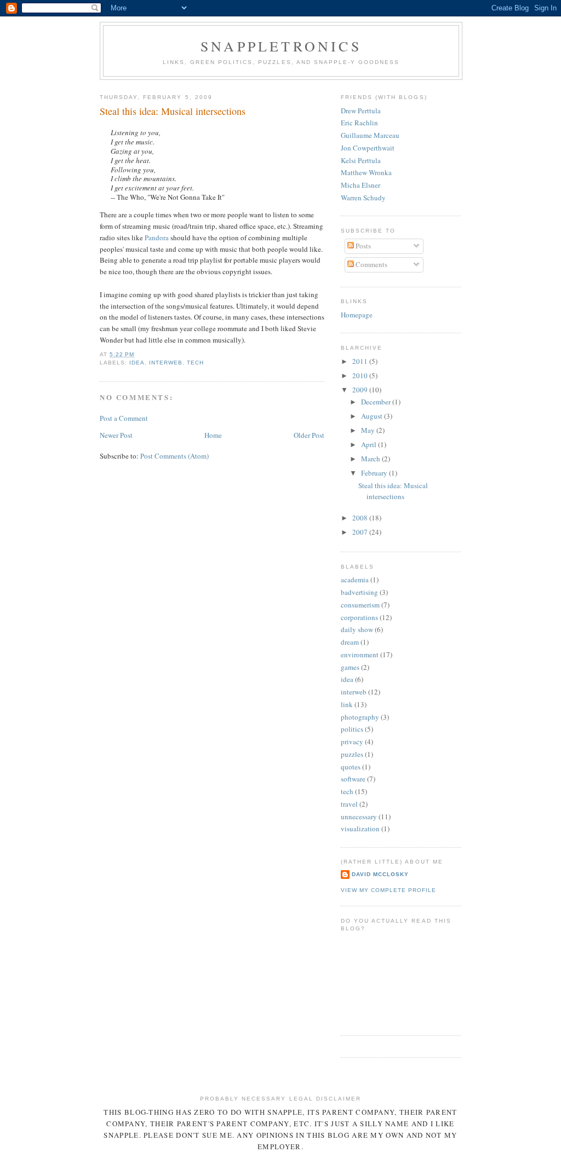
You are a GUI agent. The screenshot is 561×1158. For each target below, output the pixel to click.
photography (360, 717)
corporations (359, 617)
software (353, 779)
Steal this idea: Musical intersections (393, 490)
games (350, 667)
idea (137, 363)
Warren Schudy (363, 197)
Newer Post (116, 435)
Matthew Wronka (366, 172)
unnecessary (359, 816)
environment (360, 654)
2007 (360, 532)
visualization (360, 828)
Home (213, 435)
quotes (350, 767)
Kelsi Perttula (361, 160)
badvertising (359, 592)
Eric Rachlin (359, 123)
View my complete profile (388, 890)
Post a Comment (124, 418)
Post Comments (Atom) (174, 456)
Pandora (157, 237)
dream (350, 642)
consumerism (360, 605)
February (375, 473)
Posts (362, 246)
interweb (165, 363)
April (369, 444)
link (347, 704)
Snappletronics (281, 46)
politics (352, 729)
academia (355, 579)
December (376, 402)
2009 (360, 390)
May (368, 430)
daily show (357, 629)
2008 (360, 518)
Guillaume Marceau (370, 135)
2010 (360, 375)
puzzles (352, 754)
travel (349, 804)
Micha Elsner (360, 185)
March (371, 459)
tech (195, 363)
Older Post (309, 435)
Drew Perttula (361, 110)
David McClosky (380, 874)
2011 (360, 361)
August (372, 416)
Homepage (357, 315)
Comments (370, 264)
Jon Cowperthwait (367, 148)
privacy (352, 741)
